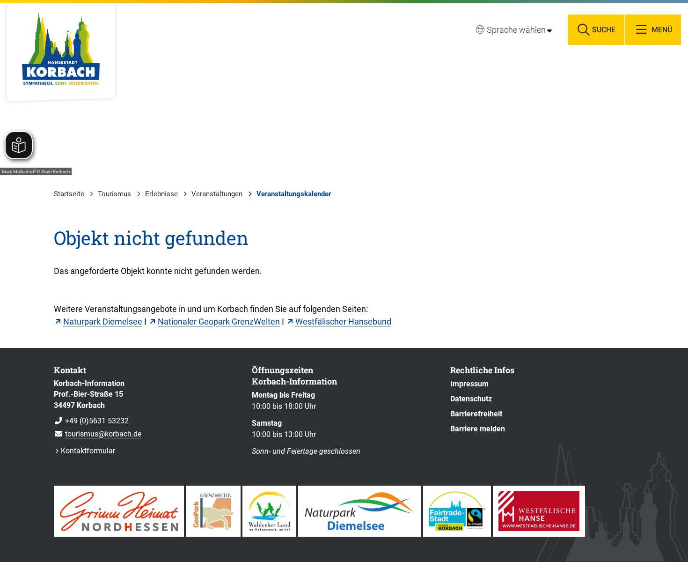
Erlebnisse (161, 194)
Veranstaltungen (216, 194)
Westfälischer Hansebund (343, 321)
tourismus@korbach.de (97, 433)
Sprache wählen (516, 30)
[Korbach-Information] (146, 408)
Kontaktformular (88, 450)
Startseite (69, 194)
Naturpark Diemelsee (102, 321)
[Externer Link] (119, 511)
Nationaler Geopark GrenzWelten (219, 321)
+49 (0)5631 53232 (91, 420)
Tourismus (114, 194)
